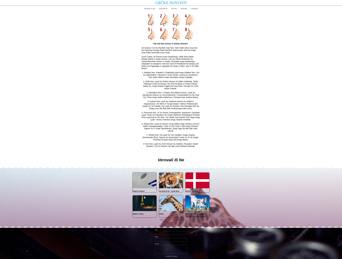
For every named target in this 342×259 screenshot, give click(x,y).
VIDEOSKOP (163, 8)
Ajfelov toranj (138, 214)
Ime (156, 229)
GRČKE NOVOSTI (171, 3)
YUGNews (194, 8)
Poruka (157, 243)
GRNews (184, 8)
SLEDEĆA (179, 220)
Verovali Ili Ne (149, 8)
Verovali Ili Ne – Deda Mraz (169, 191)
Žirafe (161, 214)
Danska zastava (192, 191)
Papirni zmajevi (139, 191)
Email (156, 236)
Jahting (174, 8)
